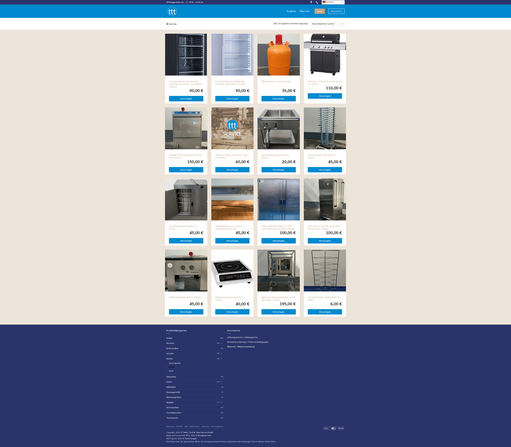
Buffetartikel (172, 348)
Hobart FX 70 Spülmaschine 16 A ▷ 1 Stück (185, 156)
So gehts (291, 11)
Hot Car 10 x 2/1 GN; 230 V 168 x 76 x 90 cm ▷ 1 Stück (324, 227)
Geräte (169, 358)
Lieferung (205, 426)
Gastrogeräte (175, 363)
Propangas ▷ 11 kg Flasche (276, 81)
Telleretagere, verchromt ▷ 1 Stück (324, 298)
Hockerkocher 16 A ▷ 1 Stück (185, 297)
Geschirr (170, 353)
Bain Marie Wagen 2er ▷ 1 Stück (275, 156)
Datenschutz (195, 426)
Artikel (169, 338)
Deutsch (330, 2)
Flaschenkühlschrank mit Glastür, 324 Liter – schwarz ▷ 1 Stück (186, 84)
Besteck (170, 343)
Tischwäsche (172, 417)
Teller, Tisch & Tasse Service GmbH (198, 432)
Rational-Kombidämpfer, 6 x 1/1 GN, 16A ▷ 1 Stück (278, 298)
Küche (171, 367)
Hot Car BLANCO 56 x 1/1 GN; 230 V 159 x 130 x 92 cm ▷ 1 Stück (278, 227)
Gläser (169, 381)
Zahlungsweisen (234, 337)
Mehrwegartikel (173, 397)
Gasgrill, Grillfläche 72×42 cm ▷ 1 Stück (325, 82)
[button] (171, 24)
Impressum (170, 426)
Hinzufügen (186, 98)
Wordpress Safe (204, 435)
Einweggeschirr (173, 392)
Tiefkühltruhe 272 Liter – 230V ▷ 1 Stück (232, 156)
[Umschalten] (221, 343)
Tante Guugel (190, 438)
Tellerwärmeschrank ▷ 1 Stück (183, 227)
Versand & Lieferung (236, 341)
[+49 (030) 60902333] (317, 2)
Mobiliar (170, 402)
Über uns (304, 11)
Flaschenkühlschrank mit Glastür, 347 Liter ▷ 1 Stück (230, 82)
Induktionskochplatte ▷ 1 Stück (229, 298)
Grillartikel (171, 386)
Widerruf (231, 346)
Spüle (171, 370)
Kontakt (180, 426)
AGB (186, 426)
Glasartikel (171, 376)
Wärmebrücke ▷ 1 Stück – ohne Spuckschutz (229, 227)
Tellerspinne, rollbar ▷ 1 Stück (322, 156)
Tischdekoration (173, 412)
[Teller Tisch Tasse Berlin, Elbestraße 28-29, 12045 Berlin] (311, 2)
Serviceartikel (172, 407)
